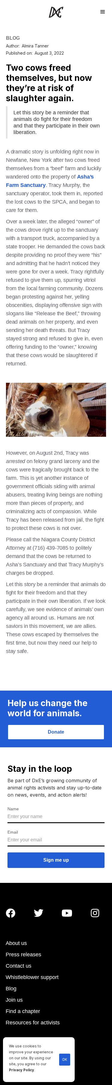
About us (16, 943)
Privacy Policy (21, 1070)
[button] (103, 11)
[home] (56, 12)
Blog (11, 989)
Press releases (23, 955)
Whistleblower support (32, 977)
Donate (56, 731)
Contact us (18, 966)
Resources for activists (33, 1023)
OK (64, 1060)
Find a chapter (23, 1011)
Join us (14, 1000)
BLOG (13, 38)
